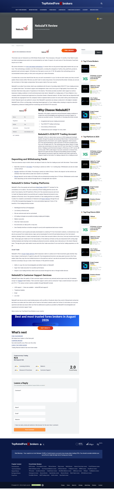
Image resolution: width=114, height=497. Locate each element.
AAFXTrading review (44, 475)
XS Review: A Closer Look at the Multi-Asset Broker (96, 77)
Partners (94, 485)
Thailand (20, 281)
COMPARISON (62, 9)
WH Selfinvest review (86, 473)
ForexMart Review (33, 475)
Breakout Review (95, 123)
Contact (100, 485)
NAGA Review (69, 466)
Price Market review (42, 466)
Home (13, 45)
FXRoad (92, 65)
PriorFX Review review (94, 466)
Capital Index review (54, 473)
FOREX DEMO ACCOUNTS (74, 9)
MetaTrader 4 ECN (41, 187)
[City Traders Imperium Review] (85, 104)
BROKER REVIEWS (33, 9)
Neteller (16, 171)
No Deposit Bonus (16, 473)
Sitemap (80, 485)
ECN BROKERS (43, 9)
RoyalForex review (92, 468)
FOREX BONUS (52, 9)
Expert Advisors (45, 199)
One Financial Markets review (49, 468)
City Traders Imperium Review (95, 98)
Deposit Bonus (15, 471)
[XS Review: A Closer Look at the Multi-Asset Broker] (85, 82)
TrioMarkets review (94, 471)
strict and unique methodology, (34, 66)
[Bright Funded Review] (85, 118)
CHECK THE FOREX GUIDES (19, 345)
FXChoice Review (62, 468)
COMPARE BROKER (17, 340)
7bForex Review (52, 466)
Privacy (62, 485)
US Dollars (29, 167)
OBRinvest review (77, 471)
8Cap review (61, 466)
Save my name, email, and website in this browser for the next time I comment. (37, 425)
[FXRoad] (85, 72)
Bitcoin (16, 176)
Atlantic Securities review (80, 466)
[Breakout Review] (85, 130)
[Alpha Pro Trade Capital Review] (85, 92)
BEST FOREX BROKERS (21, 9)
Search (83, 49)
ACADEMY (85, 9)
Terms (68, 485)
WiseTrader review (74, 473)
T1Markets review (72, 468)
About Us (74, 485)
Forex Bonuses (15, 466)
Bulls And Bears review (34, 468)
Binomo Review (64, 473)
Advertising (87, 485)
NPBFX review (82, 468)
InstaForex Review (40, 471)
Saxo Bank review (64, 475)
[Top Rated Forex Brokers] (57, 3)
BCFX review (32, 466)
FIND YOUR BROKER (17, 336)
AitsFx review (54, 475)
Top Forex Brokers (16, 468)
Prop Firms (14, 475)
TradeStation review (52, 471)
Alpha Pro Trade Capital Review (95, 86)
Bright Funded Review (94, 112)
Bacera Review (43, 473)
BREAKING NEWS (94, 9)
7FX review (31, 471)
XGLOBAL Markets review (65, 471)
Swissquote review (33, 473)
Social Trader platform (28, 254)
